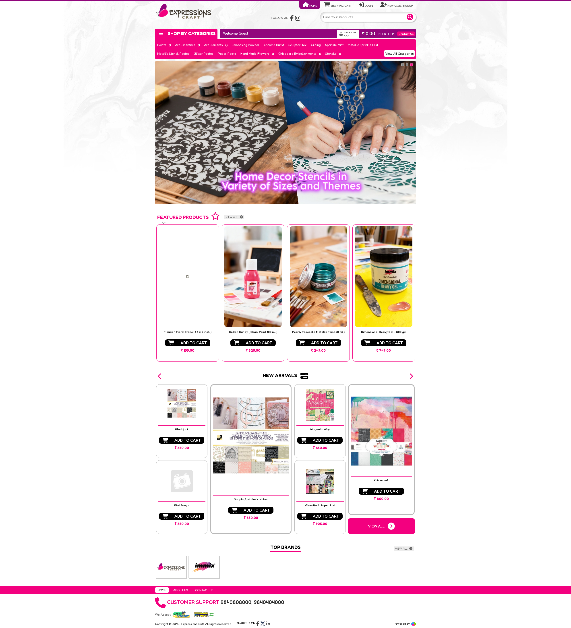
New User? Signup (400, 5)
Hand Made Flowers (254, 53)
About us (180, 590)
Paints (161, 45)
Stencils (330, 53)
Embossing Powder (245, 45)
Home (313, 5)
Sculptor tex (297, 45)
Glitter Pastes (203, 53)
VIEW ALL (232, 217)
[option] (187, 293)
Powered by (402, 623)
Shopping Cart (341, 5)
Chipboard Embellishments (297, 53)
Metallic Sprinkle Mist (363, 45)
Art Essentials (185, 45)
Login (368, 5)
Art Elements (213, 45)
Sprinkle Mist (334, 45)
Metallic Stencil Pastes (173, 53)
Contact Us (406, 34)
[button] (160, 376)
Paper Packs (227, 53)
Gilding (316, 45)
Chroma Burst (274, 45)
